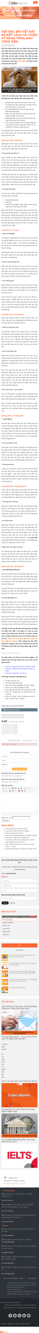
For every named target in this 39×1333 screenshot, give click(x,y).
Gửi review (6, 820)
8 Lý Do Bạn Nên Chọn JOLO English (17, 831)
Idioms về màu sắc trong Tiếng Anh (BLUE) (19, 1081)
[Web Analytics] (4, 1332)
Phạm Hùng (6, 931)
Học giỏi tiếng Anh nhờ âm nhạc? (17, 829)
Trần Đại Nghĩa (7, 920)
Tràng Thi (5, 934)
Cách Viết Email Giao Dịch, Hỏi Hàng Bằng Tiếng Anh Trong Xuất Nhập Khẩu (19, 1007)
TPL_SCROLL (19, 1329)
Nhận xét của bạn (7, 785)
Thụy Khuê (6, 928)
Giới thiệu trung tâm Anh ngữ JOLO (17, 838)
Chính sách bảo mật (9, 1308)
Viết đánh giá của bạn (13, 709)
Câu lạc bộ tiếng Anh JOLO (14, 833)
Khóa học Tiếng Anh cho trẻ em (16, 673)
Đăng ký (32, 916)
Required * (5, 876)
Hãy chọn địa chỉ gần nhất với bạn (13, 895)
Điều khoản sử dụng (30, 1305)
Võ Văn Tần (6, 926)
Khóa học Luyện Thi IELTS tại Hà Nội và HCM (20, 666)
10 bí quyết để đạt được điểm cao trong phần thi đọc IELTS (18, 1140)
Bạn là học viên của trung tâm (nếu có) (14, 773)
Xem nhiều (19, 950)
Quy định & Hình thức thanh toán (27, 1308)
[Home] (5, 1177)
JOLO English (21, 61)
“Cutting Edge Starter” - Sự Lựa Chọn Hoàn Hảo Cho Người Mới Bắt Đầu (19, 1037)
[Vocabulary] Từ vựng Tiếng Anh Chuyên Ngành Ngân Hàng (18, 1110)
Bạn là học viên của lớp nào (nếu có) (13, 779)
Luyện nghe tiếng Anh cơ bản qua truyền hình (21, 849)
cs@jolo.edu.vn (25, 1324)
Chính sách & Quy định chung (13, 1278)
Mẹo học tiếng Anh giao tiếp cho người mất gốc (21, 835)
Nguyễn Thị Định (8, 923)
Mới (19, 945)
